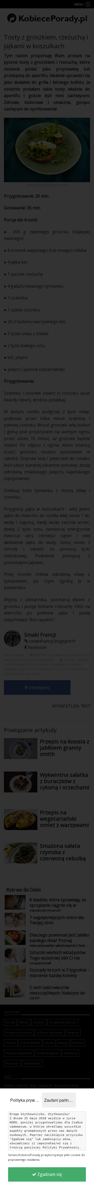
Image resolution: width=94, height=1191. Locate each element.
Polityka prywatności (26, 1100)
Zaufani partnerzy (60, 1100)
